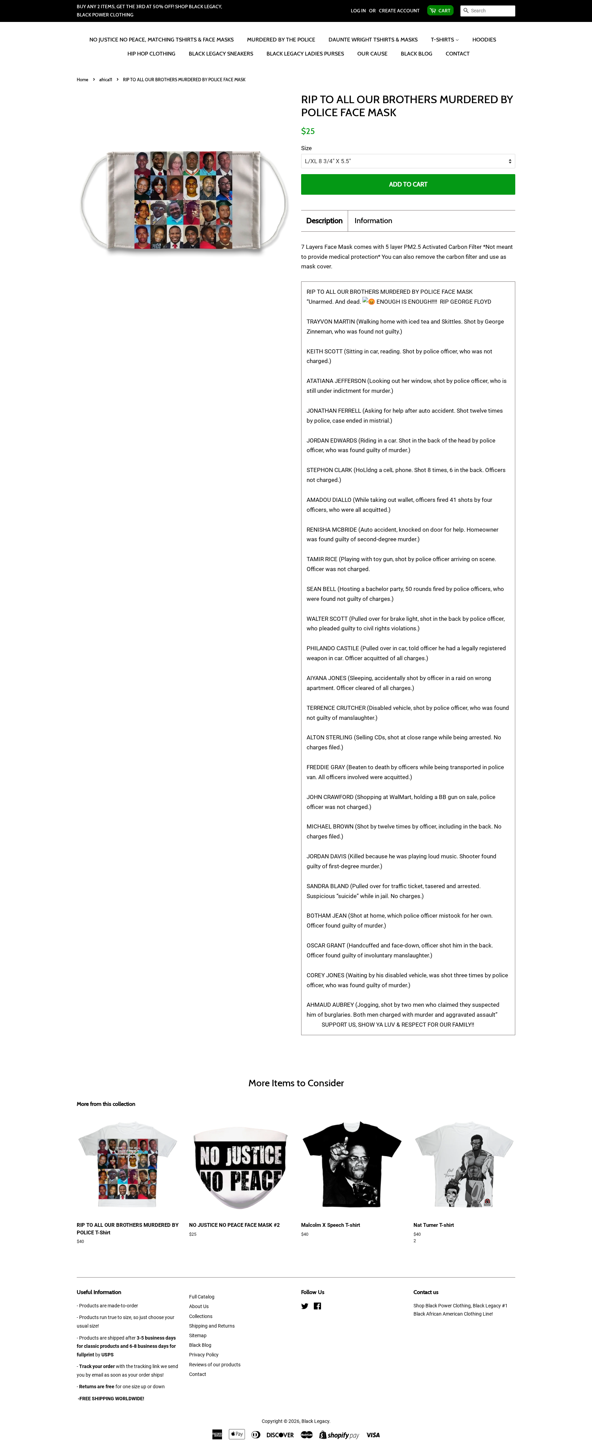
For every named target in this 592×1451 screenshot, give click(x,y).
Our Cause (372, 53)
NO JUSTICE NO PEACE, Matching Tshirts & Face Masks (161, 39)
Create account (399, 11)
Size (306, 148)
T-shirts (443, 39)
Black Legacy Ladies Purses (305, 53)
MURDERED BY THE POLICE (281, 39)
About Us (199, 1306)
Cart (445, 11)
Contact (458, 53)
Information (373, 220)
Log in (358, 11)
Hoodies (484, 39)
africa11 (105, 79)
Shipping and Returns (212, 1326)
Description (324, 220)
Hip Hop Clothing (151, 53)
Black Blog (416, 53)
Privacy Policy (204, 1355)
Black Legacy (315, 1421)
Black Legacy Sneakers (221, 53)
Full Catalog (201, 1297)
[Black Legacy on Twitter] (305, 1307)
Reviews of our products (215, 1365)
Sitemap (198, 1336)
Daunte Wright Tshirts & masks (373, 39)
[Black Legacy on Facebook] (317, 1307)
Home (82, 79)
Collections (200, 1316)
